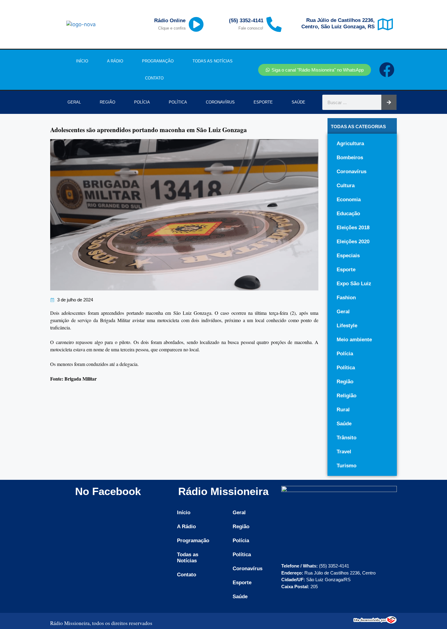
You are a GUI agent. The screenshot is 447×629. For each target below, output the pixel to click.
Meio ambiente (354, 340)
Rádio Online (169, 20)
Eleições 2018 (353, 227)
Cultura (346, 185)
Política (178, 102)
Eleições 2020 (353, 241)
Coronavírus (220, 102)
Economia (349, 199)
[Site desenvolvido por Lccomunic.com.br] (375, 622)
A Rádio (115, 61)
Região (107, 102)
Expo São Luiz (354, 283)
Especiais (348, 255)
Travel (344, 452)
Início (82, 61)
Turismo (346, 466)
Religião (346, 396)
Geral (74, 102)
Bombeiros (350, 157)
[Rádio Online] (196, 24)
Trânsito (346, 438)
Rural (343, 410)
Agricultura (350, 143)
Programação (158, 61)
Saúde (298, 102)
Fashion (346, 297)
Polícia (142, 102)
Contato (154, 78)
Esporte (263, 102)
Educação (348, 213)
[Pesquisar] (389, 102)
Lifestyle (347, 326)
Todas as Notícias (212, 61)
